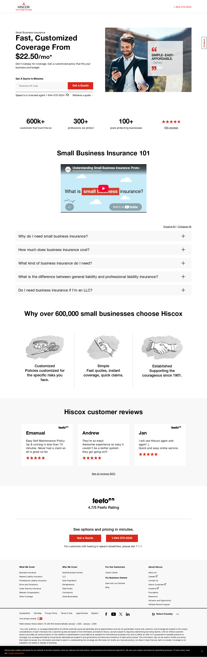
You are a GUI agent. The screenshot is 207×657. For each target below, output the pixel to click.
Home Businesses (70, 596)
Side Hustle (67, 588)
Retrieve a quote (82, 95)
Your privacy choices (28, 618)
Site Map (38, 613)
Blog (107, 587)
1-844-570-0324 (183, 6)
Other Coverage (26, 596)
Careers (151, 576)
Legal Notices (82, 613)
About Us (152, 572)
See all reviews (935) (103, 473)
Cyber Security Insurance (30, 588)
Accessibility (24, 613)
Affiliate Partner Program (159, 604)
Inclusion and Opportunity (159, 600)
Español (94, 613)
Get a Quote (80, 85)
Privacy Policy (51, 613)
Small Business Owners (72, 572)
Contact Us (153, 580)
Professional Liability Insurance (32, 580)
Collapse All (185, 226)
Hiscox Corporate (156, 584)
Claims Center (111, 572)
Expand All (169, 226)
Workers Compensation (29, 592)
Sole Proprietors (69, 580)
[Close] (202, 651)
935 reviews (171, 127)
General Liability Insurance (30, 576)
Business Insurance (27, 572)
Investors (152, 588)
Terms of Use (66, 613)
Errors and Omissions (28, 584)
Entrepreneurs (68, 584)
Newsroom (153, 596)
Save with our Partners (115, 583)
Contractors (67, 592)
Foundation (153, 592)
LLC (64, 576)
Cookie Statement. (16, 653)
